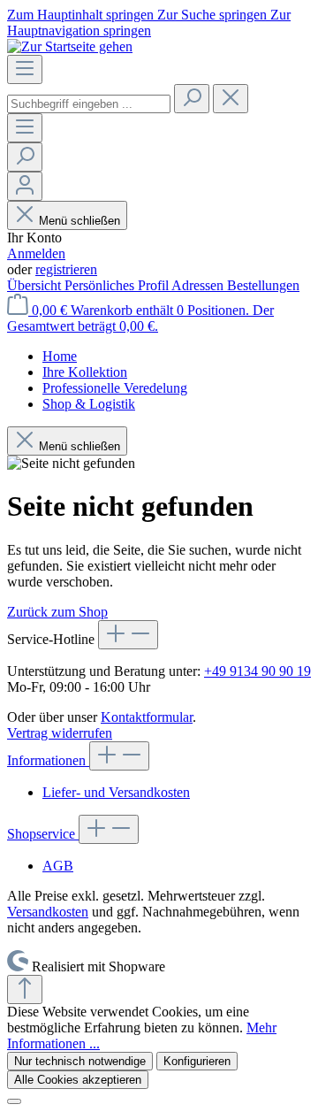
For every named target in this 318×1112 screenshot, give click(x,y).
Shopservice (43, 833)
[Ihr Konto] (24, 186)
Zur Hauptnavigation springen (149, 22)
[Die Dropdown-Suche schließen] (230, 98)
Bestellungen (263, 285)
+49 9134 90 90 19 (257, 671)
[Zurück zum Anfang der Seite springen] (24, 989)
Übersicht (35, 285)
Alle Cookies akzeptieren (77, 1079)
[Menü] (24, 69)
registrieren (66, 269)
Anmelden (36, 253)
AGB (57, 865)
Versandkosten (47, 911)
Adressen (199, 285)
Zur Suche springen (213, 14)
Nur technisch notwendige (80, 1061)
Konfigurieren (197, 1061)
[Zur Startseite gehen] (69, 46)
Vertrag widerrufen (59, 732)
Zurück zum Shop (57, 611)
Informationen (48, 760)
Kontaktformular (147, 717)
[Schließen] (14, 1101)
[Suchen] (191, 98)
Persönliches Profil (117, 285)
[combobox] (88, 104)
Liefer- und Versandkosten (116, 792)
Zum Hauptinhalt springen (82, 14)
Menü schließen (79, 220)
